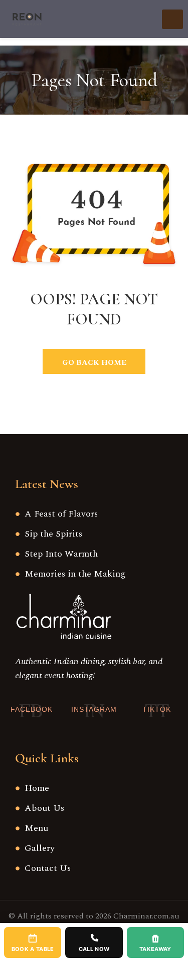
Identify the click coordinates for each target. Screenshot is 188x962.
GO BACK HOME (94, 362)
